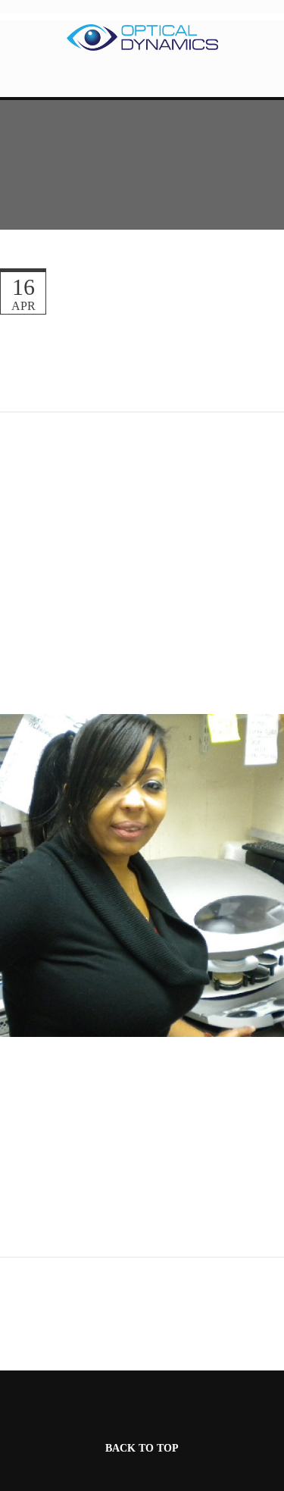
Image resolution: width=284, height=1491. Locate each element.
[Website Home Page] (142, 37)
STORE (142, 81)
